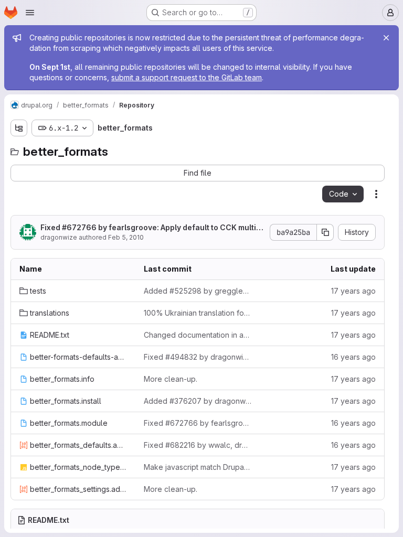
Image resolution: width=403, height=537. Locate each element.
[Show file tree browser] (18, 128)
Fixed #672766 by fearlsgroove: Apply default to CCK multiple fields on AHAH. (151, 228)
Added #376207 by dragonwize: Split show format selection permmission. (197, 400)
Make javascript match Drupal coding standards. (197, 467)
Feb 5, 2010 (126, 237)
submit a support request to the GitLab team (186, 77)
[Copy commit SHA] (325, 232)
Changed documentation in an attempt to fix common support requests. (197, 334)
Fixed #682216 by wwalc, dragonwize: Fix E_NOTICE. (197, 445)
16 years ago (353, 356)
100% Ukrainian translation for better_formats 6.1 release (197, 312)
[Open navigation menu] (30, 12)
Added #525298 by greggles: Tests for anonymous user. (197, 290)
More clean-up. (170, 378)
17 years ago (353, 290)
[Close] (386, 37)
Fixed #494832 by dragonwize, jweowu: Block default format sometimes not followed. (197, 356)
